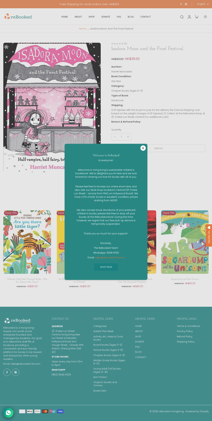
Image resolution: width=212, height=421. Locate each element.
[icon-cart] (196, 16)
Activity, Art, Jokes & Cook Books (108, 338)
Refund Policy (184, 336)
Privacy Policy (185, 331)
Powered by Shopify (197, 411)
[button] (158, 148)
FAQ (137, 346)
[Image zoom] (52, 107)
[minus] (114, 136)
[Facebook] (181, 4)
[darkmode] (205, 16)
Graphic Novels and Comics (105, 384)
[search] (182, 16)
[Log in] (189, 16)
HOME (138, 326)
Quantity (116, 130)
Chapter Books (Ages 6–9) (109, 355)
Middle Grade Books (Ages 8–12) (109, 362)
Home (82, 28)
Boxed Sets (99, 390)
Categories (100, 326)
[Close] (143, 148)
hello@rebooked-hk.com (25, 364)
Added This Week (103, 331)
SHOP (138, 336)
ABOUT (139, 331)
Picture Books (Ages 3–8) (108, 350)
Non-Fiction (100, 377)
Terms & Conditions (188, 326)
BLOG (138, 352)
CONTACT (140, 357)
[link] (106, 267)
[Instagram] (186, 4)
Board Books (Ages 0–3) (107, 344)
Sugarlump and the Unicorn (185, 279)
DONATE (139, 341)
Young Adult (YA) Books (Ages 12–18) (107, 370)
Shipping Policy (186, 341)
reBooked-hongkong (171, 411)
